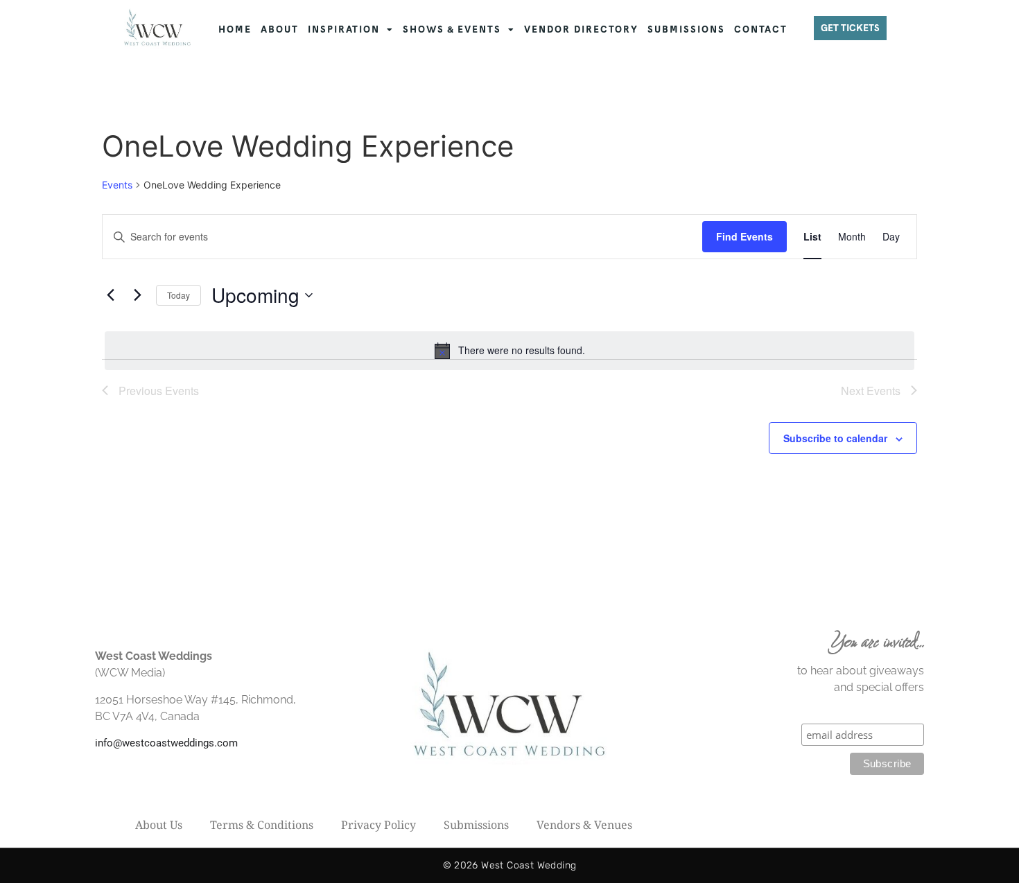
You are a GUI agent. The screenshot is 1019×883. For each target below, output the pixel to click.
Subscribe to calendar (835, 438)
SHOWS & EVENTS (452, 29)
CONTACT (760, 29)
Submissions (476, 824)
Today (178, 295)
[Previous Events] (110, 295)
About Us (158, 824)
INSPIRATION (344, 29)
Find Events (744, 236)
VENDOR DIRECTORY (581, 29)
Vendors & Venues (584, 824)
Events (117, 185)
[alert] (509, 350)
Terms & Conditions (261, 824)
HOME (235, 29)
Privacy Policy (378, 824)
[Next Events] (137, 295)
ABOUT (280, 29)
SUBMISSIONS (686, 29)
